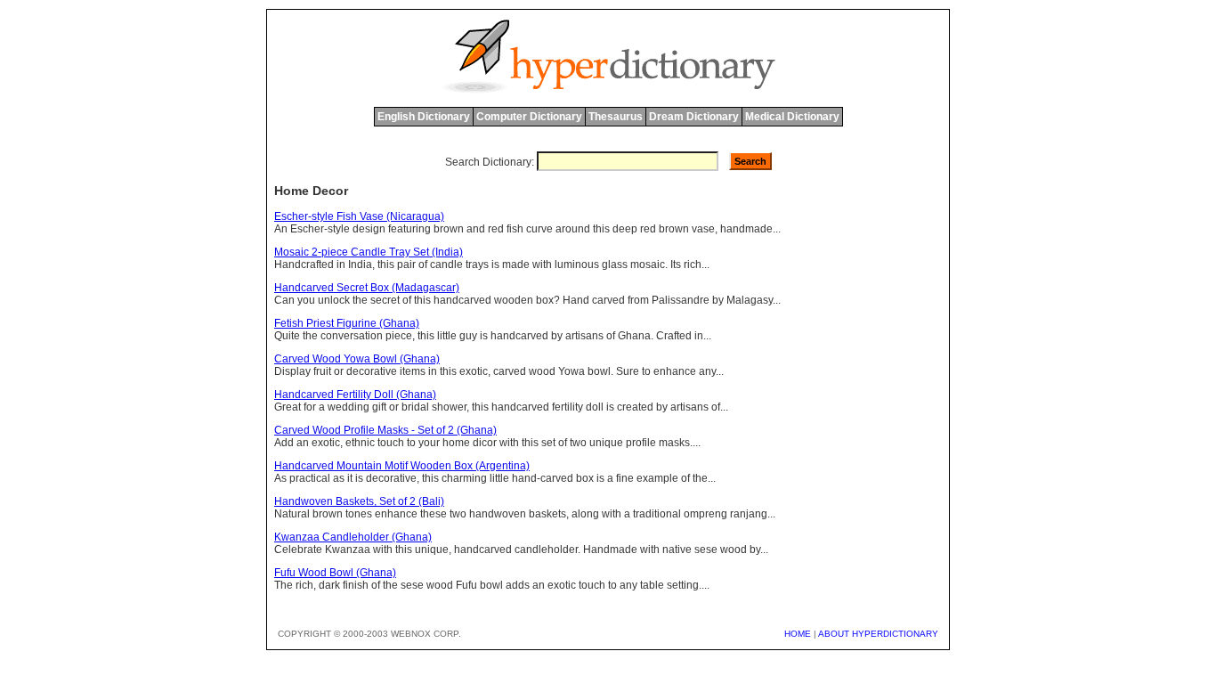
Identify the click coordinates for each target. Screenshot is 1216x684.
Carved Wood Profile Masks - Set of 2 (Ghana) (385, 430)
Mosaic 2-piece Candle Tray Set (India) (368, 252)
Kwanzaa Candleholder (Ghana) (353, 537)
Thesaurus (615, 116)
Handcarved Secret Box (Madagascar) (366, 287)
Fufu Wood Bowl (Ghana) (335, 572)
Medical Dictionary (792, 116)
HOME (797, 634)
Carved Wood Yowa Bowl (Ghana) (357, 359)
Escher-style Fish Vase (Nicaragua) (359, 216)
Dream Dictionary (694, 116)
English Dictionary (423, 116)
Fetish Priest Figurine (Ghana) (346, 323)
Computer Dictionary (529, 116)
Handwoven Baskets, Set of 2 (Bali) (359, 501)
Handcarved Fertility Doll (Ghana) (355, 394)
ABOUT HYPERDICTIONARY (878, 634)
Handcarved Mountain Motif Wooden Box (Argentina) (402, 466)
